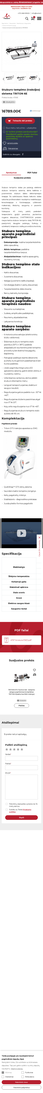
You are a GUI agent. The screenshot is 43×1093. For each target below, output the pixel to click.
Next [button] (36, 53)
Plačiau (22, 706)
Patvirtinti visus (21, 1082)
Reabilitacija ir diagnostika (24, 23)
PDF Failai (32, 173)
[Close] (39, 537)
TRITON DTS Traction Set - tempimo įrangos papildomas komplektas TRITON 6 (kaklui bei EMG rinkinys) (21, 692)
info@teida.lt (36, 13)
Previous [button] (7, 53)
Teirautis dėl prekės (22, 121)
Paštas (8, 764)
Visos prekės (12, 23)
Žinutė (7, 773)
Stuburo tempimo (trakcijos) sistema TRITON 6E (15, 27)
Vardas (7, 754)
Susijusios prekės (22, 178)
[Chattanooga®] (35, 111)
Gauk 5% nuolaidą (39, 548)
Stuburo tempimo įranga (9, 25)
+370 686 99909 (24, 13)
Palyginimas (13, 148)
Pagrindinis (5, 23)
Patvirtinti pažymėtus (21, 1087)
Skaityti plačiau (17, 1069)
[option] (21, 51)
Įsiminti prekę (12, 143)
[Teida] (7, 16)
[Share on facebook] (23, 154)
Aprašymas (11, 173)
